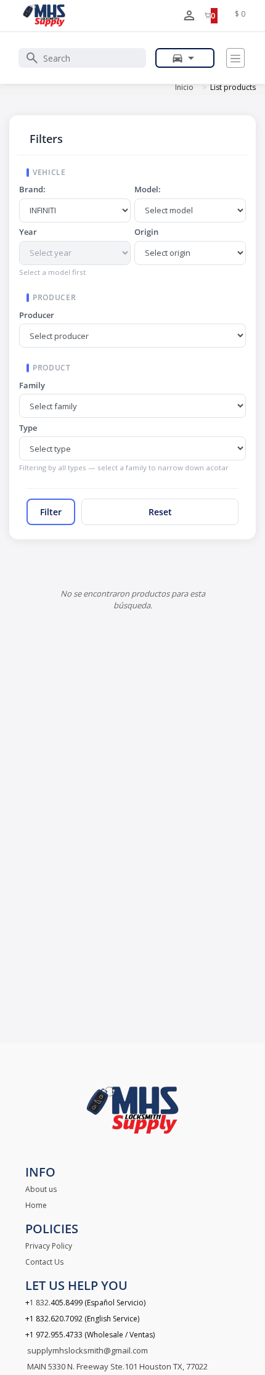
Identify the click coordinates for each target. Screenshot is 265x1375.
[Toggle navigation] (235, 58)
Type (28, 427)
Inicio (184, 87)
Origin (146, 231)
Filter (51, 512)
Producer (36, 314)
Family (32, 385)
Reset (160, 512)
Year (28, 231)
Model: (147, 189)
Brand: (32, 189)
